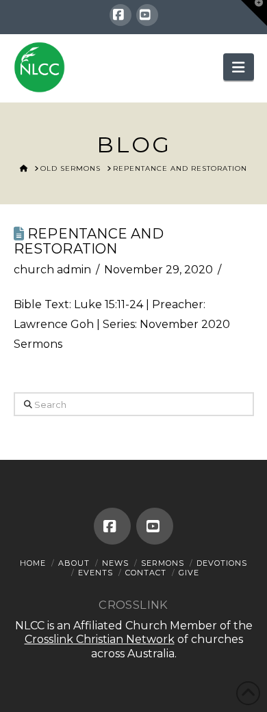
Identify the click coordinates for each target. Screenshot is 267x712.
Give (189, 572)
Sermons (162, 563)
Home (33, 563)
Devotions (221, 563)
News (115, 563)
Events (95, 572)
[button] (238, 67)
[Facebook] (120, 15)
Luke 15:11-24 (108, 304)
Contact (145, 572)
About (74, 563)
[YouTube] (147, 15)
